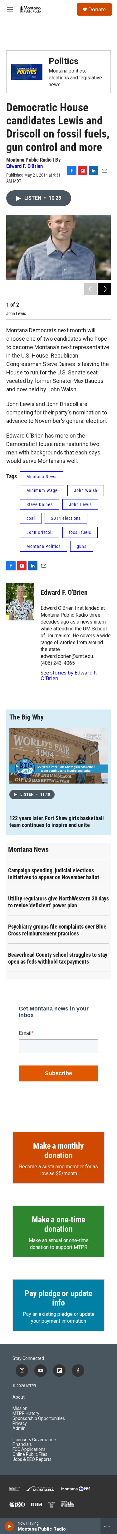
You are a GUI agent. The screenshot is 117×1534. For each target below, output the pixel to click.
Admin (19, 1428)
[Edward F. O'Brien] (20, 601)
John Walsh (85, 490)
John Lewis (80, 504)
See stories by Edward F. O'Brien (69, 675)
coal (31, 518)
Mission (19, 1408)
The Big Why (26, 717)
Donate (97, 9)
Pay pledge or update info (58, 1298)
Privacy (19, 1423)
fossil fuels (80, 532)
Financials (22, 1444)
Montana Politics (44, 546)
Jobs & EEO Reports (31, 1459)
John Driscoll (40, 532)
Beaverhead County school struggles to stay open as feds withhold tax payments (57, 958)
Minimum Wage (42, 490)
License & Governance (34, 1439)
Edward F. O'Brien (24, 166)
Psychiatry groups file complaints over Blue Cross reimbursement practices (57, 930)
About (18, 1397)
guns (81, 546)
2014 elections (66, 518)
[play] (9, 1526)
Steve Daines (40, 504)
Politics (64, 61)
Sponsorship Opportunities (38, 1418)
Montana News (41, 476)
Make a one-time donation (58, 1224)
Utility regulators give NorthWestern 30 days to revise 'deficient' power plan (58, 902)
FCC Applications (29, 1449)
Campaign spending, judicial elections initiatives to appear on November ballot (53, 873)
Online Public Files (29, 1454)
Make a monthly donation (58, 1150)
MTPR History (25, 1413)
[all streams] (108, 1526)
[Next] (104, 289)
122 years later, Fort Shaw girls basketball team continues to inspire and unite (56, 821)
